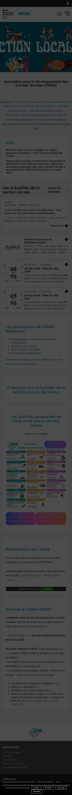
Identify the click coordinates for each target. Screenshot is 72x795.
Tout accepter (61, 788)
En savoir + (36, 788)
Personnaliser (37, 791)
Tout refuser (48, 788)
